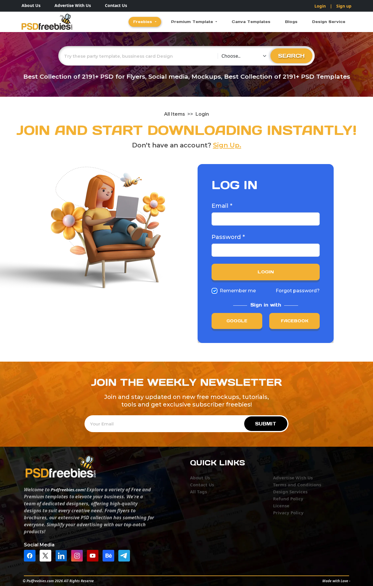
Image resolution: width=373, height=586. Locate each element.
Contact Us (116, 5)
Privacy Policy (288, 512)
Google (236, 320)
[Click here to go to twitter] (47, 555)
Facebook (294, 320)
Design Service (328, 21)
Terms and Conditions (297, 485)
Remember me (238, 290)
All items (174, 114)
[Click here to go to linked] (62, 555)
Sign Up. (227, 145)
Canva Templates (251, 21)
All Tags (198, 492)
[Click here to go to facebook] (31, 555)
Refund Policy (288, 498)
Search (291, 55)
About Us (31, 5)
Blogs (291, 21)
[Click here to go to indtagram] (78, 555)
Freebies (143, 21)
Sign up (343, 6)
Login (320, 6)
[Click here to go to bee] (110, 555)
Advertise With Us (72, 5)
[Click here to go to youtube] (94, 555)
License (281, 505)
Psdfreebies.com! (68, 489)
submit (265, 424)
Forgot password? (298, 290)
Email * (222, 205)
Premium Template (192, 21)
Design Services (290, 492)
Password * (228, 236)
